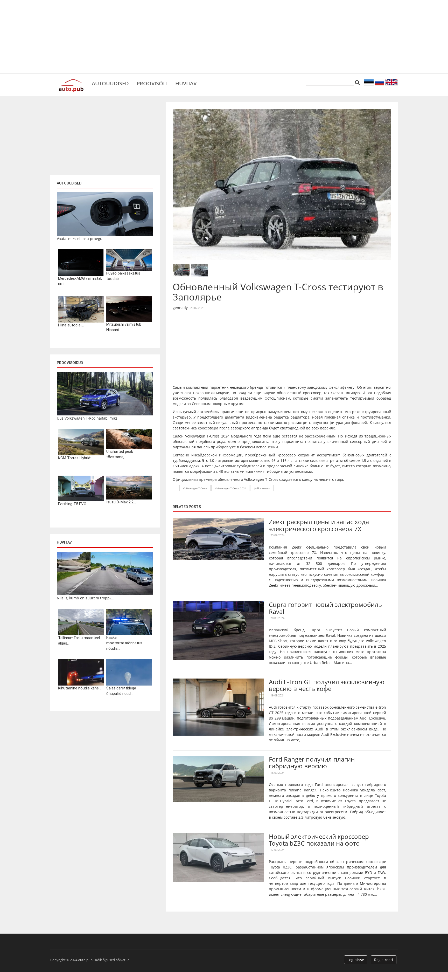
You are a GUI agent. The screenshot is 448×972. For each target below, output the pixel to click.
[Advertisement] (224, 36)
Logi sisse (355, 959)
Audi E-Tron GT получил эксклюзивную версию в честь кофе (326, 685)
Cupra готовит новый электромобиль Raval (325, 607)
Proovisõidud (70, 363)
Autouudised (110, 83)
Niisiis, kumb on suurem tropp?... (85, 597)
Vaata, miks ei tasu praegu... (81, 238)
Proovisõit (152, 83)
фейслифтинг (262, 488)
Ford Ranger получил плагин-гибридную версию (313, 762)
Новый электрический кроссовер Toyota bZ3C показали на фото (319, 839)
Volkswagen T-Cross (195, 488)
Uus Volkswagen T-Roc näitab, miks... (89, 418)
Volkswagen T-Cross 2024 (230, 488)
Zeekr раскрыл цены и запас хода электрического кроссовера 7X (319, 525)
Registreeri (383, 959)
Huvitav (186, 83)
